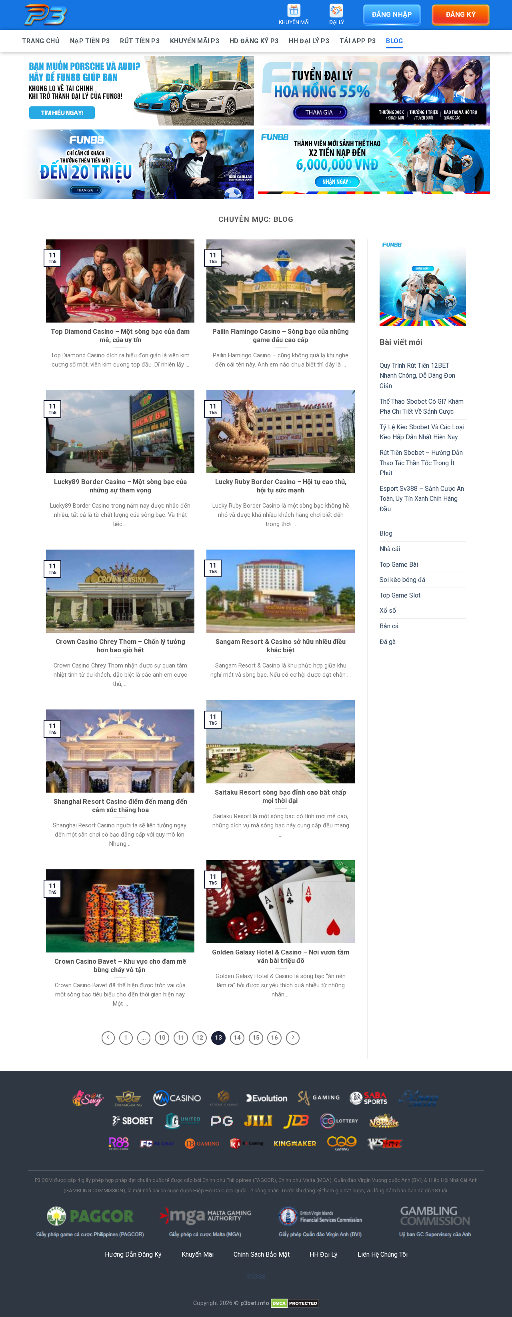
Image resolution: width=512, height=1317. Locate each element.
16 (274, 1037)
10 (162, 1037)
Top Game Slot (400, 595)
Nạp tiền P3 (90, 41)
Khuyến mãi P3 (194, 41)
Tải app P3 (358, 41)
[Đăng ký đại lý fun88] (138, 91)
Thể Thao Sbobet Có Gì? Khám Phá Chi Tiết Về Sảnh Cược (422, 407)
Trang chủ (41, 41)
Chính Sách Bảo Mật (262, 1254)
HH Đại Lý (324, 1254)
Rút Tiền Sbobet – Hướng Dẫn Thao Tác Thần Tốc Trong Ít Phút (421, 463)
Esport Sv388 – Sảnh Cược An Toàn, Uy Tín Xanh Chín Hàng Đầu (422, 499)
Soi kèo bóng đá (402, 580)
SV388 (256, 1277)
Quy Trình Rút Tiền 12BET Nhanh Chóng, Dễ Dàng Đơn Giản (417, 376)
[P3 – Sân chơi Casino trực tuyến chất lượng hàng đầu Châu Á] (62, 15)
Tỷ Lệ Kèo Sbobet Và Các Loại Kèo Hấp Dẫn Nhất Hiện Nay (422, 432)
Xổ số (388, 610)
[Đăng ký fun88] (423, 282)
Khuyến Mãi (198, 1254)
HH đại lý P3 (309, 41)
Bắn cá (389, 626)
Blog (394, 41)
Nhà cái (390, 549)
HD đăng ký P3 (254, 41)
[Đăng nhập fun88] (374, 164)
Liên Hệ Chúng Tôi (383, 1254)
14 (237, 1037)
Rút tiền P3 (140, 41)
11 (180, 1037)
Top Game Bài (399, 564)
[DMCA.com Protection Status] (295, 1303)
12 (199, 1037)
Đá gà (388, 642)
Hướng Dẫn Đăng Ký (133, 1254)
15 (256, 1037)
